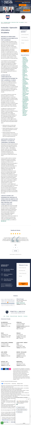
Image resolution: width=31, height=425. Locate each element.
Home (2, 22)
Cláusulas (7, 316)
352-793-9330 (7, 355)
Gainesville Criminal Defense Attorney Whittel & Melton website (12, 385)
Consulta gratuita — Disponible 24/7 (22, 1)
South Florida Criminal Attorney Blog (7, 404)
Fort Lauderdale (21, 22)
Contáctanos (25, 28)
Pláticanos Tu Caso (23, 265)
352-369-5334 (23, 355)
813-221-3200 (23, 304)
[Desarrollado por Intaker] (24, 423)
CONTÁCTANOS (26, 10)
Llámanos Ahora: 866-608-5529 (5, 265)
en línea (8, 219)
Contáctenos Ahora (23, 284)
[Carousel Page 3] (18, 248)
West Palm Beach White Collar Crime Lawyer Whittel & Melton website (13, 390)
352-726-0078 (7, 346)
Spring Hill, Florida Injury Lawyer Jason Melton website (10, 395)
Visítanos (15, 295)
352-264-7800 (7, 365)
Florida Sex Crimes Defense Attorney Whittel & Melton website (12, 397)
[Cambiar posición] (26, 399)
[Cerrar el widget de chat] (28, 399)
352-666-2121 (23, 327)
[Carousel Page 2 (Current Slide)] (15, 248)
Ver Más (15, 250)
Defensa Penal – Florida (14, 22)
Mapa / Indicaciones (21, 303)
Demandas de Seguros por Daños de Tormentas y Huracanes (25, 113)
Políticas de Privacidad (13, 316)
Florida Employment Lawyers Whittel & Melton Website (10, 406)
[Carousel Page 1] (13, 248)
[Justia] (8, 369)
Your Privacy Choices (6, 383)
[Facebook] (2, 369)
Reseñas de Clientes (15, 230)
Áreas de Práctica (25, 55)
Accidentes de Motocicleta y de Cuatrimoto (26, 67)
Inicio (4, 316)
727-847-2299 (7, 337)
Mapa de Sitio (20, 316)
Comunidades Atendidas (7, 22)
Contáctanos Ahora (25, 51)
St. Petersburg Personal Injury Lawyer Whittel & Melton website (12, 388)
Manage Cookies (20, 383)
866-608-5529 (26, 2)
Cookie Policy (14, 383)
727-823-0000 (23, 337)
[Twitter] (4, 369)
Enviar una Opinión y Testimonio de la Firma (15, 254)
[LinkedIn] (6, 369)
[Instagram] (10, 369)
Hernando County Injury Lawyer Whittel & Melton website (11, 392)
